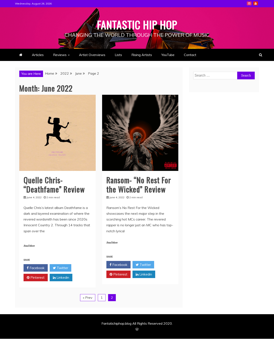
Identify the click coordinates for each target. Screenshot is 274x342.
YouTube (255, 3)
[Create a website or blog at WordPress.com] (137, 329)
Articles (38, 55)
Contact (190, 55)
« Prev (87, 297)
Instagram (249, 3)
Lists (118, 55)
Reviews (60, 55)
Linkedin (62, 277)
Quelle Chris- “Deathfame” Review (54, 184)
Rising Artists (141, 55)
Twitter (62, 268)
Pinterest (37, 277)
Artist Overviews (92, 55)
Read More (29, 245)
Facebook (37, 268)
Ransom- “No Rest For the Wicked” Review (138, 184)
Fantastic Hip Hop (137, 24)
